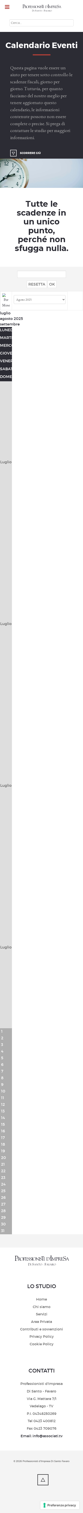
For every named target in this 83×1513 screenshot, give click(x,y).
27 (3, 1204)
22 (3, 1171)
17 (3, 1137)
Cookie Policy (42, 1344)
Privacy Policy (41, 1336)
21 (3, 1164)
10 (3, 1091)
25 (3, 1191)
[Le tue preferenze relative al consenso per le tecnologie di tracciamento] (59, 1505)
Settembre (10, 324)
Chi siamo (41, 1307)
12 (3, 1104)
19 (3, 1151)
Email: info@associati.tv (41, 1436)
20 (3, 1157)
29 (3, 1217)
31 (3, 1231)
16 (3, 1131)
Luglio (5, 313)
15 (3, 1124)
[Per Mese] (6, 300)
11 (2, 1098)
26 (3, 1197)
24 (3, 1184)
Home (41, 1299)
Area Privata (41, 1321)
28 (3, 1211)
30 (3, 1224)
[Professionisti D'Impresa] (41, 8)
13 (3, 1111)
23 (3, 1177)
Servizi (41, 1314)
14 (3, 1118)
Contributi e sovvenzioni (41, 1329)
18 (3, 1144)
